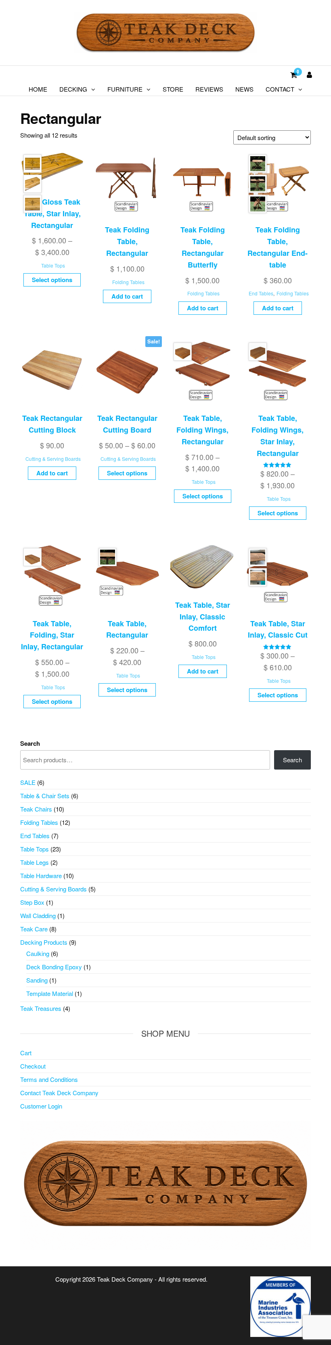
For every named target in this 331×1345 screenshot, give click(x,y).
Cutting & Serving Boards (53, 458)
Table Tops (53, 265)
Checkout (33, 1066)
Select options (52, 279)
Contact (280, 89)
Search (30, 743)
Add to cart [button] (127, 296)
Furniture (124, 89)
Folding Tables (128, 281)
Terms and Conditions (49, 1079)
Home (38, 89)
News (244, 89)
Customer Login (41, 1106)
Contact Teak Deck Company (59, 1092)
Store (173, 89)
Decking (73, 89)
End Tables (261, 293)
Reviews (209, 89)
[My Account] (309, 74)
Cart (25, 1052)
